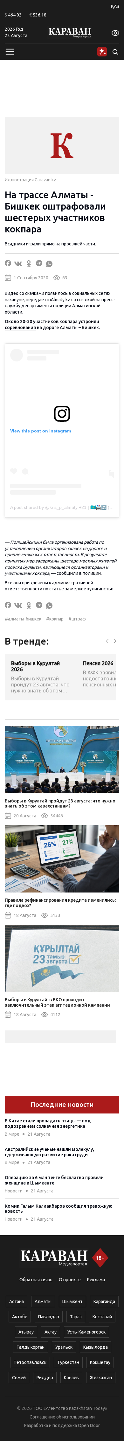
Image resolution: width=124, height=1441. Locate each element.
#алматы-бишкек (23, 618)
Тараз (76, 1316)
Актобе (19, 1316)
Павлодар (48, 1316)
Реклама (96, 1279)
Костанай (102, 1316)
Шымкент (72, 1301)
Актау (51, 1331)
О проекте (70, 1279)
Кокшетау (100, 1362)
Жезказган (101, 1377)
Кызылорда (95, 1347)
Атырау (26, 1331)
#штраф (77, 618)
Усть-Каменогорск (86, 1331)
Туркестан (68, 1362)
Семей (19, 1377)
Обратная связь (35, 1279)
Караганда (104, 1301)
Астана (16, 1301)
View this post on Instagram (40, 430)
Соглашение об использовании (62, 1416)
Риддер (45, 1377)
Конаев (71, 1377)
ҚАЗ (115, 6)
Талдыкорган (31, 1347)
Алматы (43, 1301)
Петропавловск (30, 1362)
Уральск (63, 1347)
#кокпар (55, 618)
